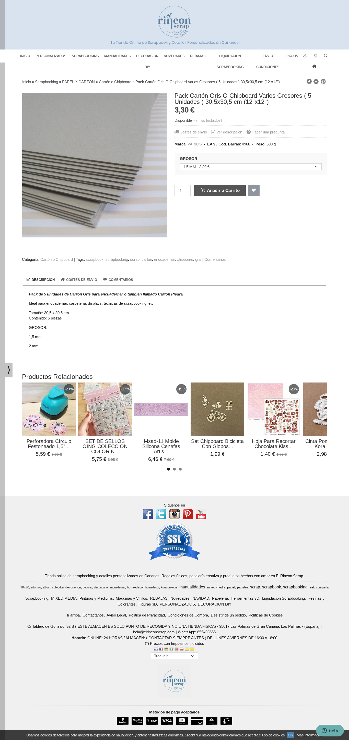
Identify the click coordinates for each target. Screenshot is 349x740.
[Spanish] (187, 649)
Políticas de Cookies (266, 615)
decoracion (73, 587)
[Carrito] (315, 56)
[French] (161, 649)
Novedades (180, 598)
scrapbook (94, 259)
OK (290, 735)
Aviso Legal (116, 615)
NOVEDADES (174, 56)
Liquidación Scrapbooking (283, 598)
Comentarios (215, 259)
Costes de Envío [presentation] (81, 280)
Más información (310, 735)
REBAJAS (198, 56)
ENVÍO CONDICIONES (268, 57)
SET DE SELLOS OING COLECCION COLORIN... (105, 446)
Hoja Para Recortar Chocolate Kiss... (274, 443)
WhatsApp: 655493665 (197, 632)
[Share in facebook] (309, 81)
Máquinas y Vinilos (131, 598)
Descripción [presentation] (43, 280)
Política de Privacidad (147, 615)
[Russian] (182, 649)
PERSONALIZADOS (51, 56)
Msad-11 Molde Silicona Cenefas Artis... (161, 446)
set (312, 587)
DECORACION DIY (147, 57)
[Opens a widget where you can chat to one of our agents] (330, 731)
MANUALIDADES (117, 56)
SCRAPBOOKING (85, 56)
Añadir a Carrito (223, 190)
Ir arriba (73, 615)
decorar (87, 587)
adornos (36, 587)
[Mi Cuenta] (304, 56)
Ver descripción (229, 132)
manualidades (192, 587)
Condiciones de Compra (188, 615)
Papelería (220, 598)
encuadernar (164, 259)
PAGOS (292, 56)
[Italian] (171, 649)
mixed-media (216, 587)
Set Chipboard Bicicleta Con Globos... (217, 443)
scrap (134, 259)
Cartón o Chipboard (56, 259)
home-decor (135, 587)
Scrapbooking (36, 598)
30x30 (24, 587)
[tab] (40, 280)
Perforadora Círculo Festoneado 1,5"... (49, 443)
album (46, 587)
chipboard (185, 259)
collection (58, 587)
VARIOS (195, 144)
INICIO (25, 56)
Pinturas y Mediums (96, 598)
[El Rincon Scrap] (174, 25)
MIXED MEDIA (64, 598)
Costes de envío (193, 132)
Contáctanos (93, 615)
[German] (166, 649)
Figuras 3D (147, 604)
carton (147, 259)
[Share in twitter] (316, 81)
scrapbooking (117, 259)
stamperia (322, 587)
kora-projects (169, 587)
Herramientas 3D (245, 598)
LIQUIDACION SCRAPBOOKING (230, 57)
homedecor (152, 587)
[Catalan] (192, 649)
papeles (242, 587)
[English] (156, 649)
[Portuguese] (177, 649)
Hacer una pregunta (268, 132)
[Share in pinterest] (323, 81)
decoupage (101, 587)
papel (231, 587)
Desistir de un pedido (228, 615)
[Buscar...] (325, 56)
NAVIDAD (200, 598)
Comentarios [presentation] (120, 280)
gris (198, 259)
